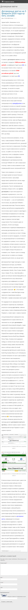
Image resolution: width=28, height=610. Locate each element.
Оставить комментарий (15, 551)
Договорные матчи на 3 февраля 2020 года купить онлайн (14, 13)
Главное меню (9, 2)
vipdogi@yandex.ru (17, 103)
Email (2, 582)
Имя (1, 577)
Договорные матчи (8, 6)
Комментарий (3, 563)
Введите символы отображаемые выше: (17, 596)
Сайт (1, 587)
